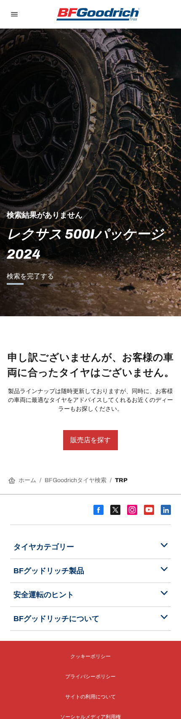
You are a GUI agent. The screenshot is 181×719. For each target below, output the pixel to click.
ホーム (27, 480)
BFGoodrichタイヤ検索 (75, 480)
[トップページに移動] (98, 14)
